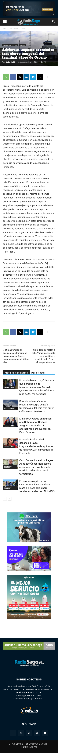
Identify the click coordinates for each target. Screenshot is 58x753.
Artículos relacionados (16, 372)
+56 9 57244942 (34, 695)
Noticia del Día (9, 388)
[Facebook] (13, 77)
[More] (47, 77)
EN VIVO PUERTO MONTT (36, 744)
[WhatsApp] (6, 77)
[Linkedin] (26, 77)
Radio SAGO (10, 62)
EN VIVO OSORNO (16, 744)
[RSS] (29, 733)
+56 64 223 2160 (34, 692)
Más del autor (38, 372)
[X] (20, 77)
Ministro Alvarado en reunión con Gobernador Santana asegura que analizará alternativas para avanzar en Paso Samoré (35, 425)
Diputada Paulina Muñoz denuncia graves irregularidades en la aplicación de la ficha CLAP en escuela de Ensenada (36, 446)
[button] (5, 22)
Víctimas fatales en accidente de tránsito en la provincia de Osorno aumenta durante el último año (16, 356)
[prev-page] (5, 499)
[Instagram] (21, 733)
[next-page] (9, 499)
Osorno (22, 45)
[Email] (40, 77)
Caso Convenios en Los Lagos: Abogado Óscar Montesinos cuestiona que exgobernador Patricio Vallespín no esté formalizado (36, 467)
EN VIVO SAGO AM (29, 747)
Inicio (3, 28)
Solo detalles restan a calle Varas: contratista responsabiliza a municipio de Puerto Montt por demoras (43, 356)
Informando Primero (17, 28)
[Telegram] (33, 77)
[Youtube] (45, 733)
